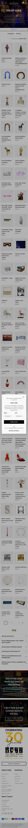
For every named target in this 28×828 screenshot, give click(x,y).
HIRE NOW (14, 422)
